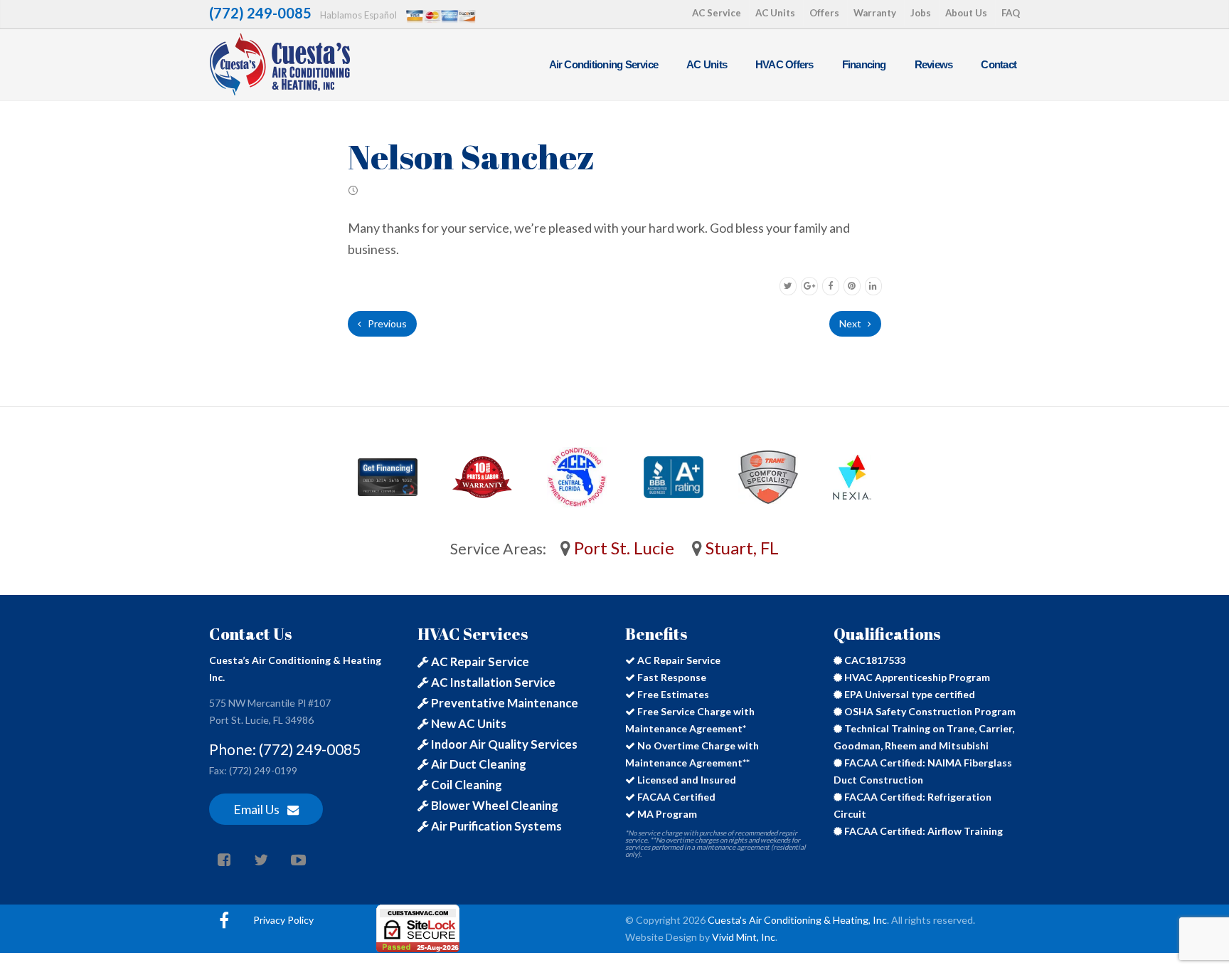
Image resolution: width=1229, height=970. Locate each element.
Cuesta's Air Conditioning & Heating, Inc (797, 920)
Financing (864, 64)
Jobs (920, 13)
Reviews (934, 64)
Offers (824, 13)
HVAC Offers (784, 64)
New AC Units (467, 723)
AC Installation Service (492, 682)
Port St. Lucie (622, 547)
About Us (966, 13)
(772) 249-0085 (260, 12)
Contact (998, 64)
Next (851, 323)
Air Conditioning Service (604, 64)
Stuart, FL (740, 547)
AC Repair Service (479, 661)
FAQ (1010, 13)
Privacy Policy (283, 920)
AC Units (775, 13)
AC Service (716, 13)
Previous (386, 323)
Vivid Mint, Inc (743, 937)
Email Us (257, 809)
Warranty (874, 13)
